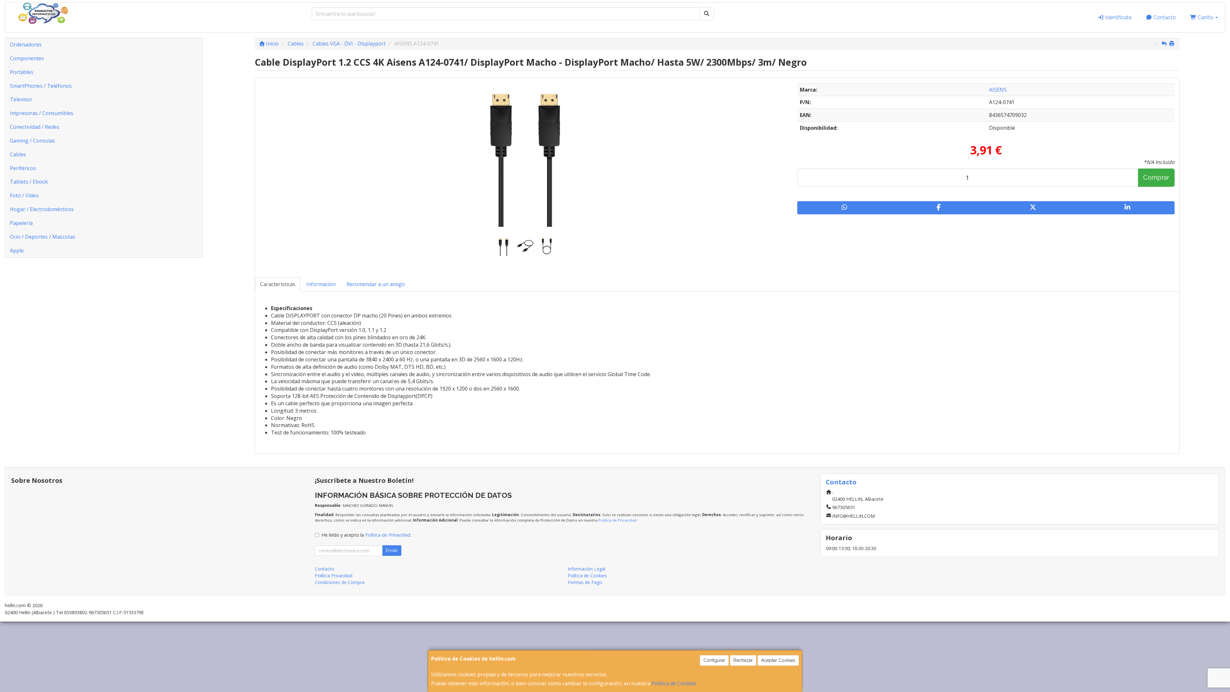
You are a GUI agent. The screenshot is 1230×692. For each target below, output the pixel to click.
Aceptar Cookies (778, 660)
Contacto (1164, 17)
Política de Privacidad (617, 520)
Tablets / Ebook (29, 181)
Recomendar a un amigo (376, 284)
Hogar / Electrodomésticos (42, 209)
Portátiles (21, 72)
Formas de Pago (585, 582)
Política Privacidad (333, 576)
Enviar (392, 550)
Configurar (714, 660)
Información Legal (586, 569)
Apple (17, 250)
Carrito (1205, 17)
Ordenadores (26, 44)
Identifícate (1118, 17)
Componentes (27, 58)
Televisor (21, 99)
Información (321, 284)
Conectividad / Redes (34, 126)
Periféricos (23, 168)
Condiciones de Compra (340, 582)
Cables (18, 154)
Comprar (1156, 177)
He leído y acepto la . (366, 535)
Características (277, 284)
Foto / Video (24, 195)
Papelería (21, 223)
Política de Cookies (674, 683)
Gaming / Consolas (32, 140)
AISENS (998, 89)
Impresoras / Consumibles (41, 113)
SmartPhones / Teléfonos (41, 85)
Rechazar (743, 660)
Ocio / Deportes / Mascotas (42, 236)
